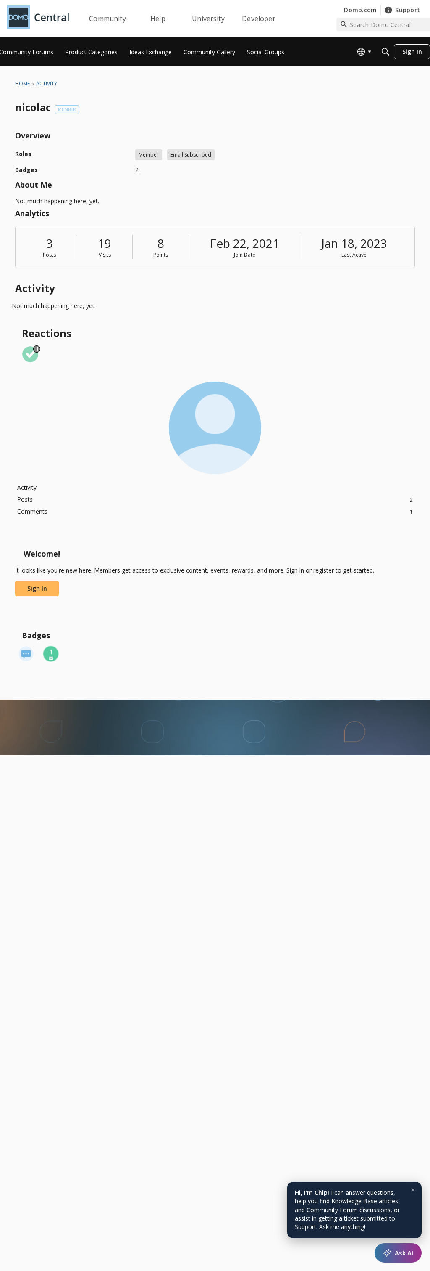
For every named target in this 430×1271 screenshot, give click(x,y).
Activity (27, 487)
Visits (105, 255)
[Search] (385, 51)
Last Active (354, 255)
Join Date (244, 255)
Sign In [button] (37, 588)
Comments (215, 511)
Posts (49, 255)
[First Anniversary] (51, 654)
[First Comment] (26, 654)
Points (160, 255)
